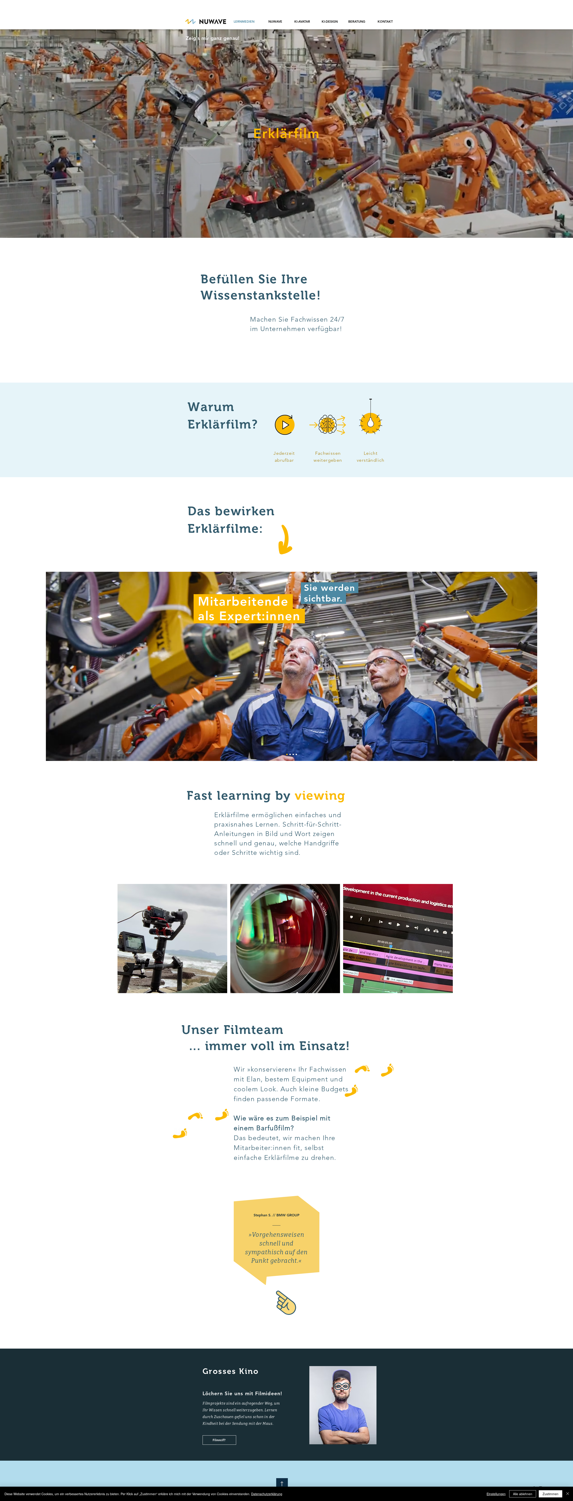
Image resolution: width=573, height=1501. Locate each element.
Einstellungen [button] (496, 1494)
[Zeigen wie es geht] (290, 754)
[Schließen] (567, 1493)
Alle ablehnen (522, 1494)
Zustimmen (550, 1494)
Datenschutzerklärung (266, 1494)
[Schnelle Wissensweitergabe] (293, 754)
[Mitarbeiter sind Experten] (287, 754)
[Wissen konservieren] (296, 754)
